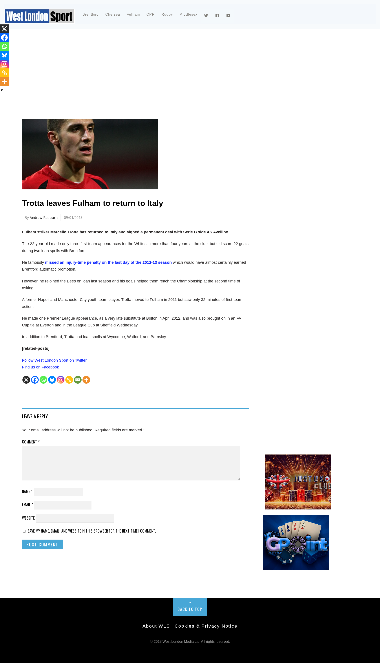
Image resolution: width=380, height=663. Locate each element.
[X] (26, 380)
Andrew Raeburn (44, 217)
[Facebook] (35, 380)
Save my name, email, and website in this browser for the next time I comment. (91, 531)
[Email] (78, 380)
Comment (31, 442)
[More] (86, 380)
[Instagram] (60, 380)
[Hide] (2, 90)
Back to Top (190, 609)
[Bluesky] (52, 380)
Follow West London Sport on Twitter (54, 360)
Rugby (167, 14)
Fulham (133, 14)
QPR (150, 14)
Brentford (90, 14)
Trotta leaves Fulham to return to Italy (92, 203)
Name (27, 491)
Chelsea (112, 14)
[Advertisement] (154, 71)
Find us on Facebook (40, 367)
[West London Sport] (39, 20)
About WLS (156, 625)
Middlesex (188, 14)
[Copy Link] (69, 380)
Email (27, 504)
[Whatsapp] (43, 380)
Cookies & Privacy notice (206, 625)
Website (28, 518)
